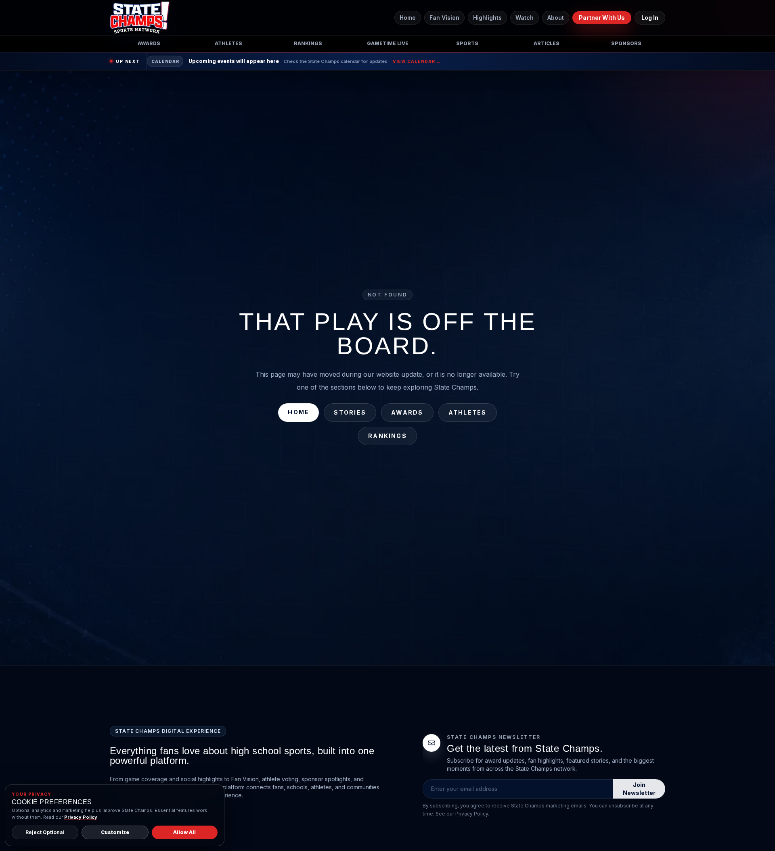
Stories (350, 412)
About (555, 17)
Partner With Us (602, 17)
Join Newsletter (639, 788)
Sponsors (626, 43)
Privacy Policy (471, 814)
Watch (524, 17)
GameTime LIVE (387, 43)
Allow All (184, 832)
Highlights (487, 17)
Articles (546, 43)
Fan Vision (444, 17)
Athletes (228, 43)
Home (408, 17)
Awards (149, 43)
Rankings (308, 43)
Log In (649, 17)
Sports (467, 43)
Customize (115, 832)
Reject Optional (45, 832)
